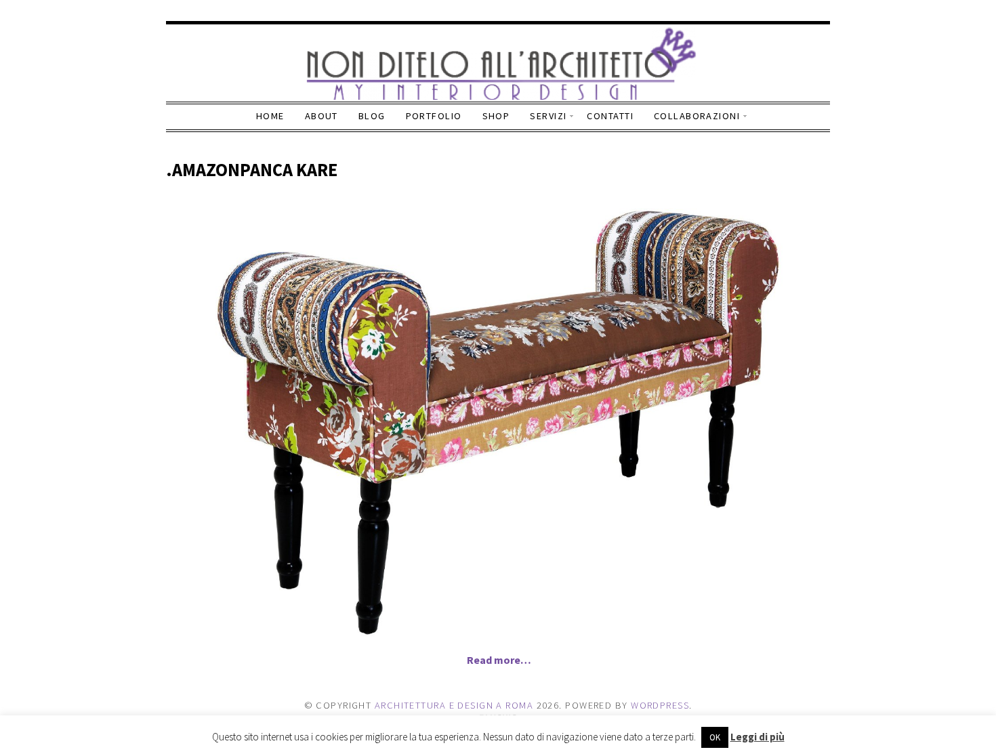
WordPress (660, 705)
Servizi (548, 116)
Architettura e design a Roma (454, 705)
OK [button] (714, 737)
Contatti (610, 116)
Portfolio (434, 116)
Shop (496, 116)
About (321, 116)
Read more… (499, 660)
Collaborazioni (697, 116)
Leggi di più (757, 736)
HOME (270, 116)
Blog (372, 116)
